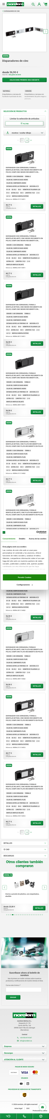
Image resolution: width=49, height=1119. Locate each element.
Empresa (8, 1046)
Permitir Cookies (24, 577)
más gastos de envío (15, 74)
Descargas (8, 1053)
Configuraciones (23, 585)
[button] (45, 31)
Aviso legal (18, 1108)
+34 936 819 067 (26, 1038)
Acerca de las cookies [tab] (37, 539)
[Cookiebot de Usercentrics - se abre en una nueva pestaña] (36, 532)
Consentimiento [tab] (9, 539)
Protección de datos (40, 1111)
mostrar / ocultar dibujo (21, 133)
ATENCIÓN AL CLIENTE (13, 1060)
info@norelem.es (26, 1041)
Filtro (26, 124)
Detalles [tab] (22, 539)
